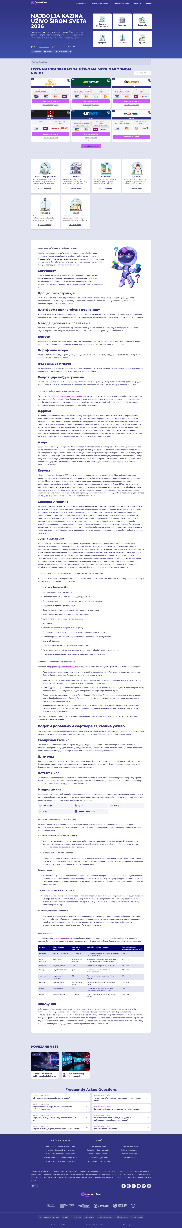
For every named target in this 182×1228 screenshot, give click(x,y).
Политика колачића (58, 1225)
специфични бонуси (63, 938)
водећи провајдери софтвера (65, 731)
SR (33, 1186)
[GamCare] (101, 1206)
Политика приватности (94, 1225)
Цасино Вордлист (99, 1146)
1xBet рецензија (91, 138)
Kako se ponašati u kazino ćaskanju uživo (60, 1157)
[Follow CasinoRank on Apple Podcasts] (149, 1186)
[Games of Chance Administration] (51, 1206)
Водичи (137, 3)
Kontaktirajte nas (129, 1157)
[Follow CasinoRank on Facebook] (123, 1186)
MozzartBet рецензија (51, 105)
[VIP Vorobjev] (84, 1206)
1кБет (40, 447)
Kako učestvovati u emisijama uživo (60, 1161)
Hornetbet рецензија (131, 105)
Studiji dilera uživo (121, 3)
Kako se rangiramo (129, 1154)
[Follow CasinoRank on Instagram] (129, 1186)
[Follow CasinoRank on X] (134, 1186)
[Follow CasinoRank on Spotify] (144, 1186)
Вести (148, 3)
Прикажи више (90, 146)
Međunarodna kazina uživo (99, 1161)
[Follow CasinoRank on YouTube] (139, 1186)
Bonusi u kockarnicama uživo (98, 1150)
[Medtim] (67, 1206)
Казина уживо (80, 3)
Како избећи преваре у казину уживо (60, 1154)
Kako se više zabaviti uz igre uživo (60, 1150)
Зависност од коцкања (99, 1157)
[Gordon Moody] (120, 1206)
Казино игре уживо (100, 3)
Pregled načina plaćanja (98, 1154)
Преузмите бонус (50, 101)
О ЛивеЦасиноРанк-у (129, 1146)
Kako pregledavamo (129, 1150)
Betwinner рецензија (91, 105)
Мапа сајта (127, 1225)
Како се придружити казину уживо (60, 1146)
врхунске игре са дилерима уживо (63, 667)
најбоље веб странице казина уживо (66, 396)
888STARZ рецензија (50, 138)
